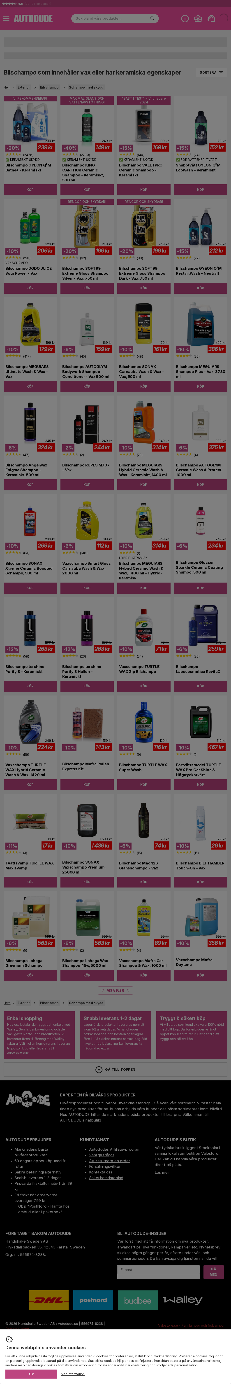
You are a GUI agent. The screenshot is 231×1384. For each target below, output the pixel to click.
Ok (31, 1374)
